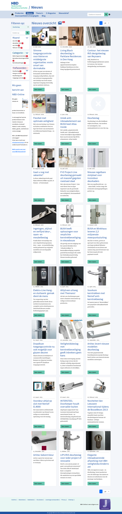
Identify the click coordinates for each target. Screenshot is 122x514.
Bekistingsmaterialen (20, 56)
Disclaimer (40, 500)
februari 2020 (17, 48)
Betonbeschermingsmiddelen (20, 59)
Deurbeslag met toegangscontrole (19, 77)
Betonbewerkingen (19, 63)
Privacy (63, 500)
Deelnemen (31, 500)
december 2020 (18, 43)
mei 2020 (16, 45)
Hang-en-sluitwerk (19, 73)
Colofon (13, 500)
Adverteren (22, 500)
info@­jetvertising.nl (18, 142)
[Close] (28, 27)
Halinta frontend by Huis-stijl (68, 512)
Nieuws (37, 7)
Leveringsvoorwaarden (52, 500)
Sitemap (70, 500)
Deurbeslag (16, 27)
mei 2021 (16, 41)
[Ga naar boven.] (109, 14)
